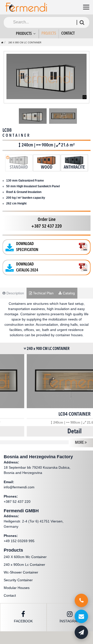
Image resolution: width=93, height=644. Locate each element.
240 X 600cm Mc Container (25, 557)
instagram (70, 621)
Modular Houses (17, 588)
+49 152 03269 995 (19, 541)
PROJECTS (48, 34)
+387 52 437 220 (17, 502)
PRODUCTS (24, 34)
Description (14, 293)
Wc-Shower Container (21, 572)
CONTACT (68, 34)
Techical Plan (43, 293)
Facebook (23, 621)
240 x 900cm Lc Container (24, 565)
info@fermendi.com (19, 487)
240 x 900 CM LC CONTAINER (24, 42)
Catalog (68, 293)
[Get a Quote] (81, 632)
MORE (80, 443)
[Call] (81, 600)
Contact (10, 595)
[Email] (81, 616)
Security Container (18, 580)
